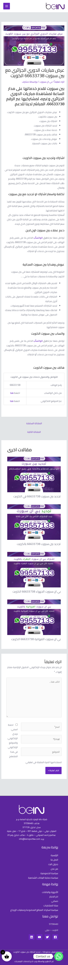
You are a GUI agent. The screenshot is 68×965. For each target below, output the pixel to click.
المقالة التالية (34, 432)
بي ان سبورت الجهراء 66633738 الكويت (37, 591)
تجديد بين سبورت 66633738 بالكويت (39, 544)
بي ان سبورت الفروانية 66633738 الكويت (36, 639)
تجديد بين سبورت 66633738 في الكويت (37, 496)
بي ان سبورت (45, 81)
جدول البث (53, 864)
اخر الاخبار (53, 896)
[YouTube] (39, 937)
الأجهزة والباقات (50, 892)
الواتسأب (38, 237)
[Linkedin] (31, 937)
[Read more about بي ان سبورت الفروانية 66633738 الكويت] (34, 617)
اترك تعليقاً (59, 81)
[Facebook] (55, 937)
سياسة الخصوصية (49, 873)
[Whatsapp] (58, 956)
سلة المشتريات (50, 905)
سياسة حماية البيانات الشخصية (43, 877)
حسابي (54, 901)
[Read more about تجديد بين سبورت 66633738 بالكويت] (34, 522)
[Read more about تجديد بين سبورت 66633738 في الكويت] (34, 474)
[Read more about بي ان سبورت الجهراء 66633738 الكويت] (34, 569)
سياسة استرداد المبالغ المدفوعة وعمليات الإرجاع (34, 910)
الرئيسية (54, 855)
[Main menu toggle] (6, 6)
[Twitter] (47, 937)
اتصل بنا (54, 859)
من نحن (54, 869)
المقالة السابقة (34, 423)
